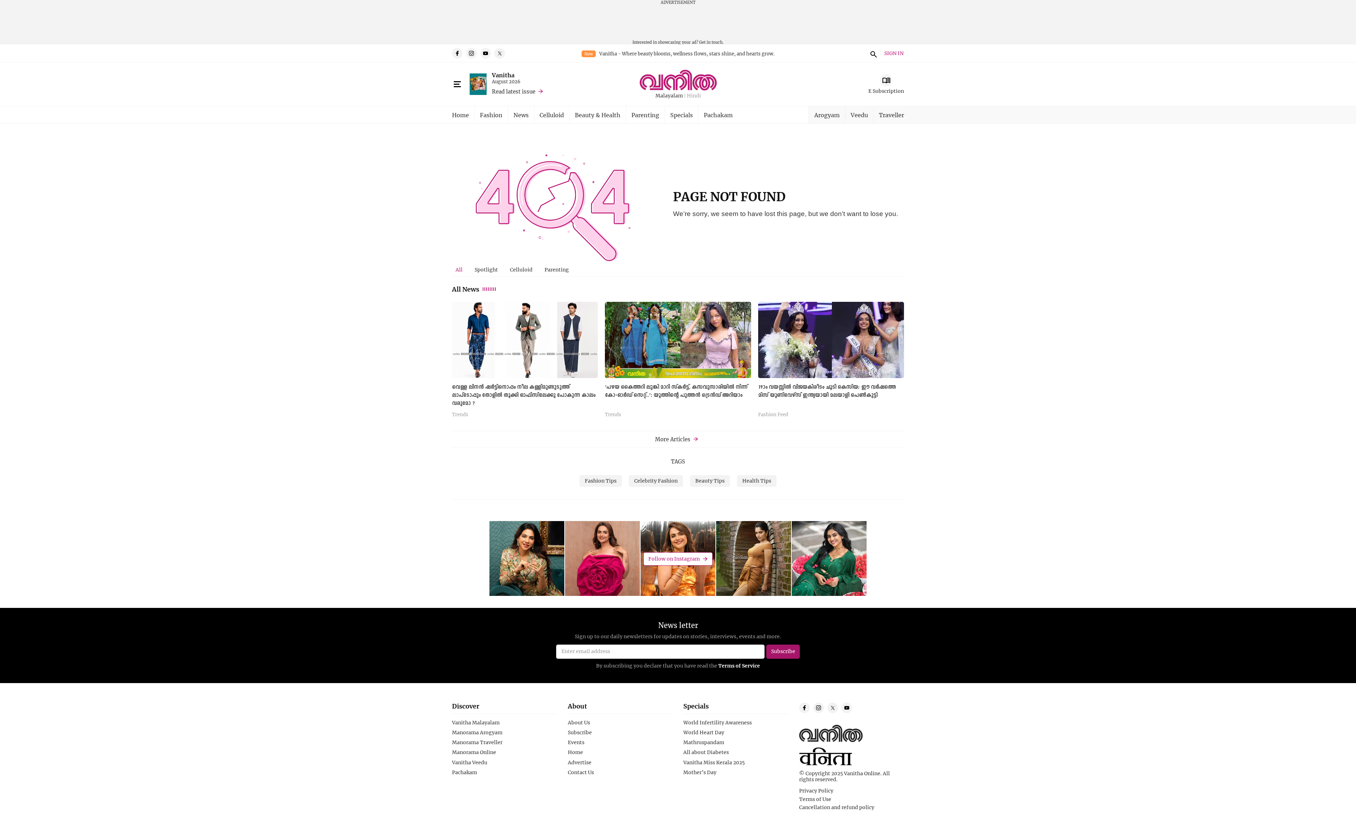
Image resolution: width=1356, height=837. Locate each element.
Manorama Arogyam (477, 732)
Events (576, 742)
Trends (460, 415)
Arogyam (827, 115)
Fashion (491, 115)
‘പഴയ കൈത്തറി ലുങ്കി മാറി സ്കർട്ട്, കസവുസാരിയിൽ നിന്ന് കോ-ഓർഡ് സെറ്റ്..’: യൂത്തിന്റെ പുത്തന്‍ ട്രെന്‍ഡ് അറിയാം (676, 391)
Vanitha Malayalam (476, 722)
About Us (579, 722)
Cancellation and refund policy (836, 807)
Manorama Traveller (477, 742)
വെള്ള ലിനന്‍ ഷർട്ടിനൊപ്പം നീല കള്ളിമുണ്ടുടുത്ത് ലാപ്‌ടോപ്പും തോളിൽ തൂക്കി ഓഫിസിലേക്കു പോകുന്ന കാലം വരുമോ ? (523, 395)
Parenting (645, 115)
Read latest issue (513, 91)
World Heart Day (703, 732)
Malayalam (669, 96)
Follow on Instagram (674, 558)
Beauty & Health (597, 115)
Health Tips (756, 480)
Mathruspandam (703, 742)
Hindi (694, 96)
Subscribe (580, 732)
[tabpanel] (678, 362)
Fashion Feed (773, 415)
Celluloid (552, 115)
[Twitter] (499, 53)
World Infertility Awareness (717, 722)
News (521, 115)
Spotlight (486, 269)
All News (465, 289)
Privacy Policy (816, 791)
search (872, 53)
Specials (681, 115)
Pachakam (718, 115)
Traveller (891, 115)
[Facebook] (457, 53)
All (459, 269)
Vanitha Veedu (469, 762)
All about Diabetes (706, 752)
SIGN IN (894, 53)
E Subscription (886, 91)
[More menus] (457, 84)
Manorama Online (474, 752)
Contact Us (581, 772)
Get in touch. (711, 42)
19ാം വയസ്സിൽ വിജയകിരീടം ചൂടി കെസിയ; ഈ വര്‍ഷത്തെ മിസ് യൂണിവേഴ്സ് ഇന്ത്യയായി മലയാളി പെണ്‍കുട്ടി (827, 391)
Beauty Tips (710, 480)
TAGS (678, 461)
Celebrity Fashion (656, 480)
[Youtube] (485, 53)
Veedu (859, 115)
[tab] (459, 269)
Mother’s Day (699, 772)
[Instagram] (471, 53)
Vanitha (503, 75)
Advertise (579, 762)
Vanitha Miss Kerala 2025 (714, 762)
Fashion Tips (601, 480)
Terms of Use (815, 799)
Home (460, 115)
